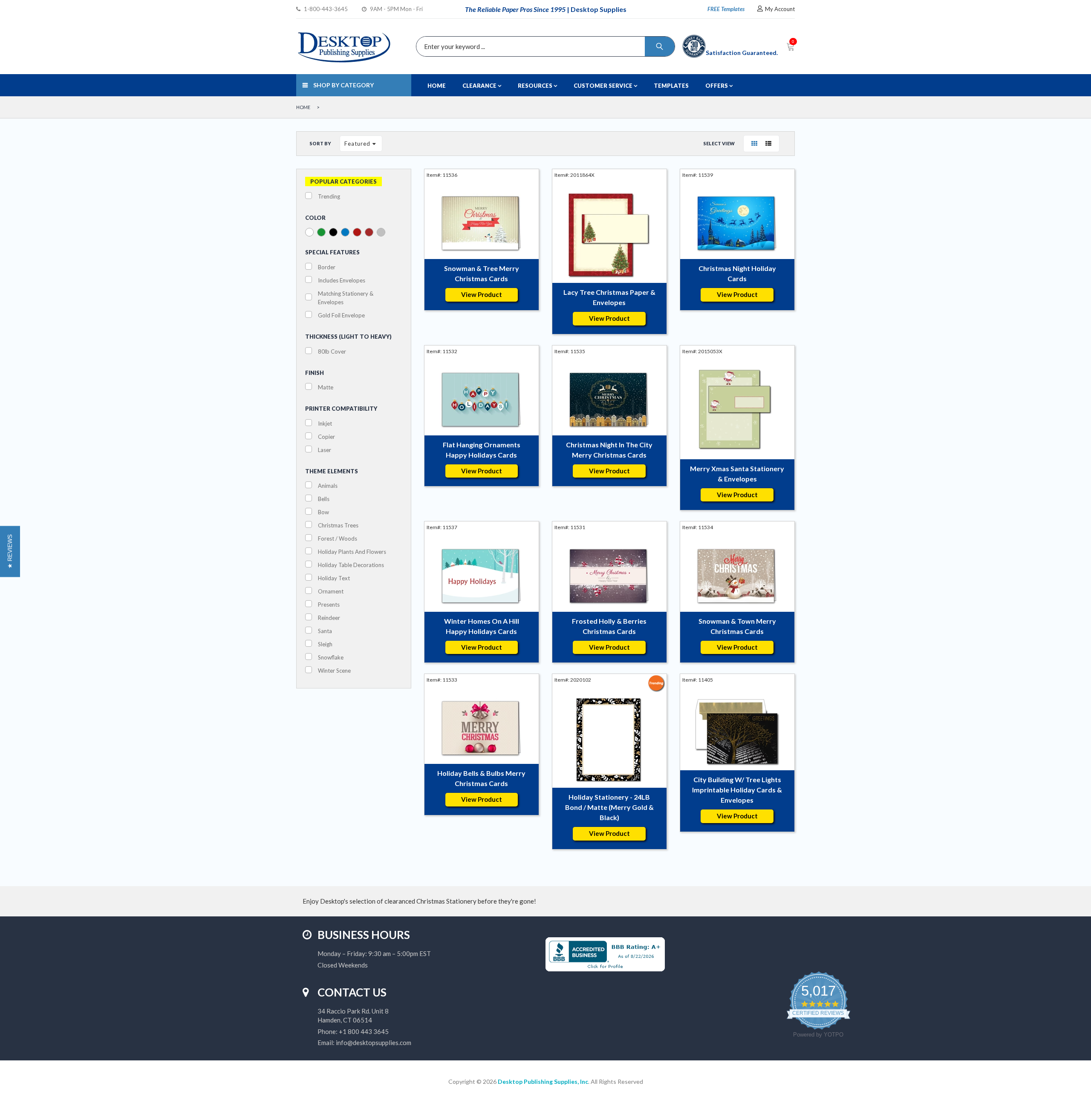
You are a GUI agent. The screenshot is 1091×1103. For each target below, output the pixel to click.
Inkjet (325, 423)
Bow (323, 512)
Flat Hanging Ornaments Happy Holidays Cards (481, 450)
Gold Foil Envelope (341, 315)
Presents (329, 604)
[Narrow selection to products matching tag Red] (357, 232)
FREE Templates (726, 9)
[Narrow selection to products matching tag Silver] (381, 232)
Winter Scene (334, 670)
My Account (780, 9)
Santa (325, 631)
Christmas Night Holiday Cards (737, 273)
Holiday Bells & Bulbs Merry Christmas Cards (481, 778)
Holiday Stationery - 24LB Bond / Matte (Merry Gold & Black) (609, 807)
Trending (329, 196)
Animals (328, 485)
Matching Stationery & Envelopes (345, 297)
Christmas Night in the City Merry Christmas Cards (609, 450)
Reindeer (329, 617)
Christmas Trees (338, 525)
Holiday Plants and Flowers (352, 551)
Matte (325, 387)
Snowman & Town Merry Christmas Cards (737, 626)
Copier (326, 436)
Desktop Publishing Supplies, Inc (543, 1081)
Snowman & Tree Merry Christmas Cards (481, 273)
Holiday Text (334, 578)
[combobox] (543, 46)
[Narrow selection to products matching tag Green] (321, 232)
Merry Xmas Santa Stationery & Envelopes (737, 473)
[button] (10, 551)
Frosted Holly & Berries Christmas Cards (609, 626)
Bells (323, 498)
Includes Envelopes (341, 280)
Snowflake (330, 657)
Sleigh (325, 644)
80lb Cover (332, 351)
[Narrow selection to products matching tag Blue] (345, 232)
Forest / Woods (337, 538)
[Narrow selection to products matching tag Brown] (369, 232)
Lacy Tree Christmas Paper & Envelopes (609, 297)
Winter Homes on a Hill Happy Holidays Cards (481, 626)
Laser (324, 449)
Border (326, 267)
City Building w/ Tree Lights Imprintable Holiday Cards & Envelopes (737, 789)
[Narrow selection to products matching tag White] (309, 232)
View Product (481, 294)
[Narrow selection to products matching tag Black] (333, 232)
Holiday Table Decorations (351, 565)
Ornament (330, 591)
